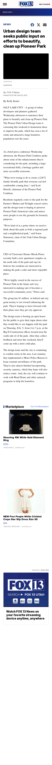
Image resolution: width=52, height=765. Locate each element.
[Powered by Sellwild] (45, 570)
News (7, 24)
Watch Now (44, 4)
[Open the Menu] (4, 4)
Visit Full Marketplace (40, 407)
